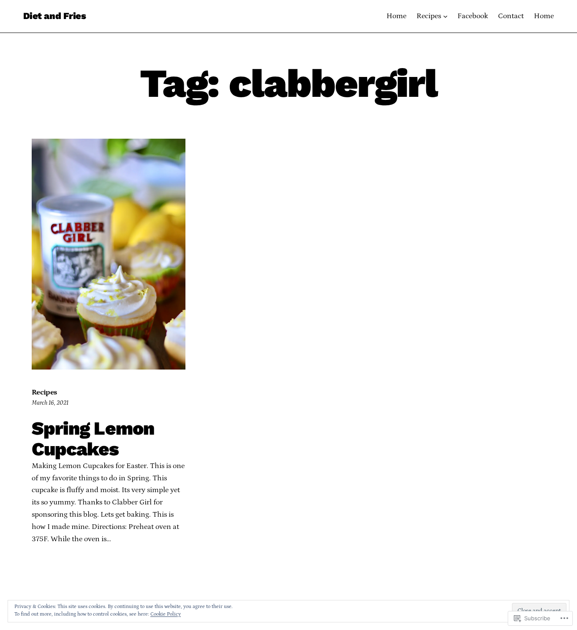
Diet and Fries (54, 16)
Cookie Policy (165, 614)
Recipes (44, 392)
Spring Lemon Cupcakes (93, 439)
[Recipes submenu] (445, 16)
